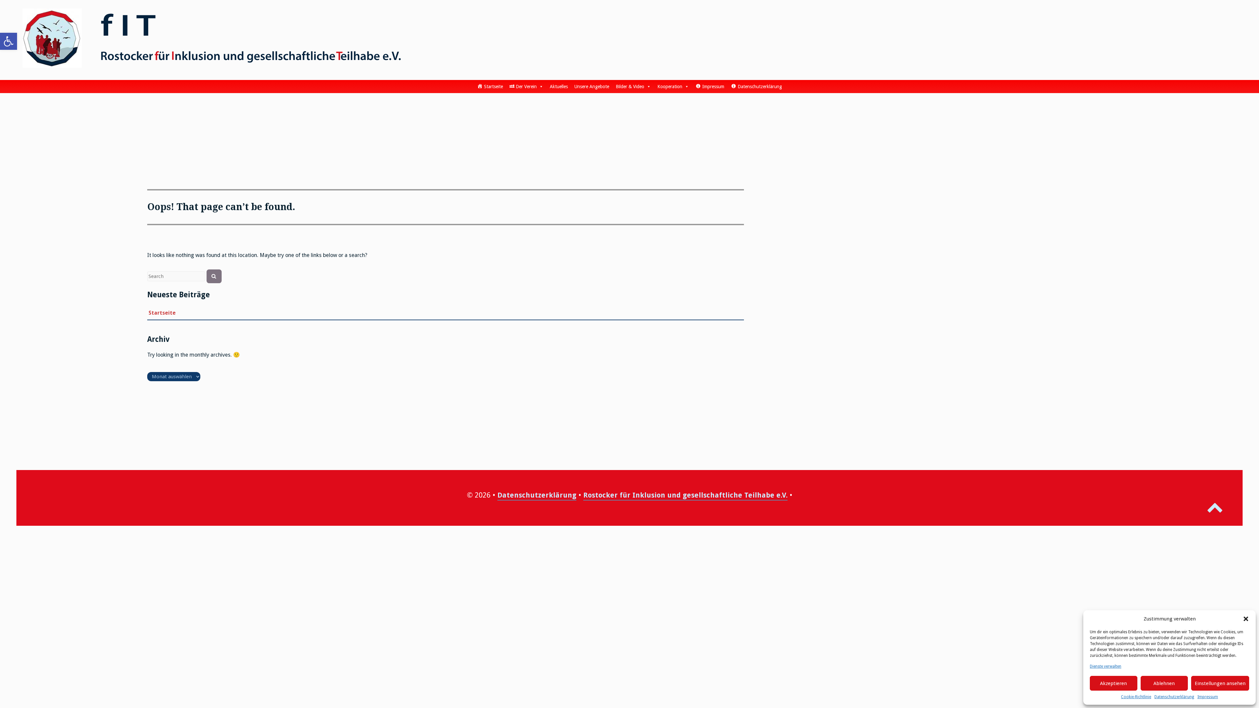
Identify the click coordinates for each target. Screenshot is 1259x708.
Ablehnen (1164, 683)
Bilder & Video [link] (630, 86)
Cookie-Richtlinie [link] (1136, 697)
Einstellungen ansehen (1220, 683)
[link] (8, 41)
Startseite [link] (162, 313)
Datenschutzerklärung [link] (1174, 697)
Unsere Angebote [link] (591, 86)
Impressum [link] (1207, 697)
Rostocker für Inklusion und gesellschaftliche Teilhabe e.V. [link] (685, 495)
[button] (1246, 619)
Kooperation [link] (669, 86)
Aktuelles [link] (559, 86)
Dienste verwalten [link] (1105, 666)
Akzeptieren (1113, 683)
